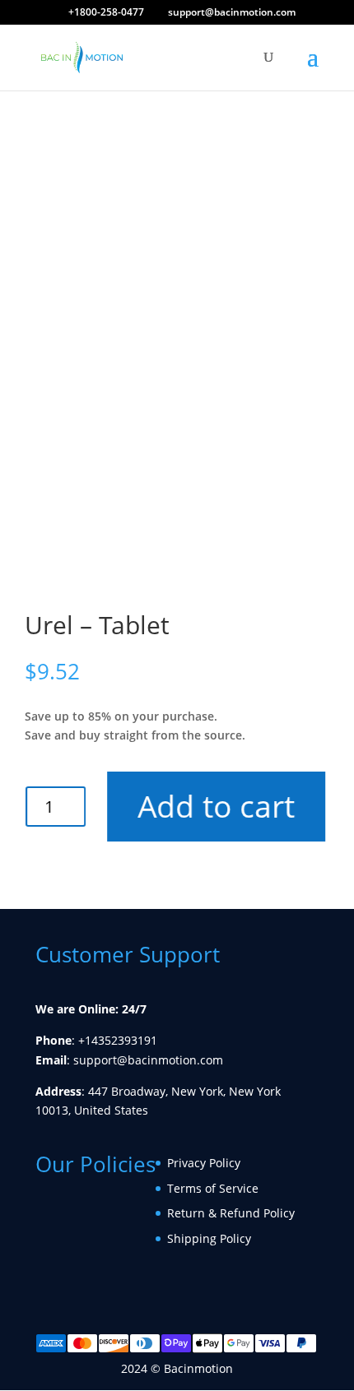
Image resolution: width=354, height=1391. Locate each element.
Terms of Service (213, 1188)
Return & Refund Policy (231, 1213)
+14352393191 (117, 1040)
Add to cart (215, 806)
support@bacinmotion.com (148, 1060)
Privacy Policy (203, 1163)
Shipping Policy (209, 1238)
